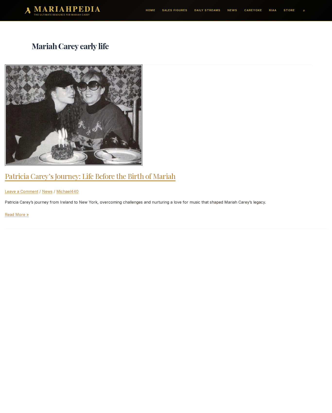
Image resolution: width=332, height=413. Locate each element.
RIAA (273, 10)
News (232, 10)
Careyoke (253, 10)
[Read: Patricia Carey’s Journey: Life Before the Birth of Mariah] (73, 114)
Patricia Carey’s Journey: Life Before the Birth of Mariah (90, 176)
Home (150, 10)
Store (289, 10)
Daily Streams (207, 10)
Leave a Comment (21, 191)
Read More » (17, 215)
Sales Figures (174, 10)
